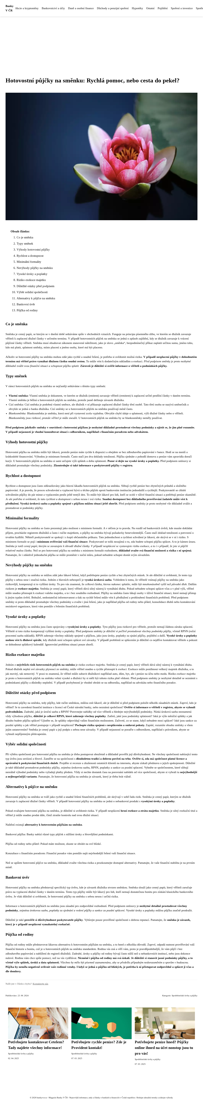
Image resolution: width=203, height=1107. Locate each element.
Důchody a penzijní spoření (113, 8)
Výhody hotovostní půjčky (33, 249)
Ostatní (150, 8)
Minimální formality (29, 261)
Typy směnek (25, 243)
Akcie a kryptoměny (27, 8)
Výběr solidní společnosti (32, 292)
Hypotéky (137, 8)
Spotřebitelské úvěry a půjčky (184, 996)
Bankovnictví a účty (53, 8)
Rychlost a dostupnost (30, 255)
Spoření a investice (182, 8)
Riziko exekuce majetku (31, 280)
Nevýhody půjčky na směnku (35, 268)
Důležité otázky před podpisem (35, 286)
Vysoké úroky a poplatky (32, 274)
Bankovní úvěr (26, 304)
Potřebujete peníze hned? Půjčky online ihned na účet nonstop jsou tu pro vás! (164, 1047)
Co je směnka (25, 237)
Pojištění (163, 8)
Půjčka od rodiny (27, 310)
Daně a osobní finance (81, 8)
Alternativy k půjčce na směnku (36, 298)
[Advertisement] (101, 40)
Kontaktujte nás (40, 983)
